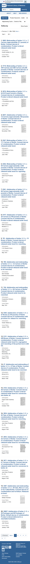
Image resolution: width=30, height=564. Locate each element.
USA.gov (19, 562)
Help (14, 13)
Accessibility (19, 555)
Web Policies (5, 553)
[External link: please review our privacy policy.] (3, 547)
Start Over (4, 18)
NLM (9, 562)
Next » (17, 31)
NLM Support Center (21, 553)
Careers (18, 556)
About (9, 13)
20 (9, 34)
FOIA (3, 555)
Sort (3, 34)
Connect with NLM (6, 543)
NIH (12, 562)
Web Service (23, 13)
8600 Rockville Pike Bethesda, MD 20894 (21, 546)
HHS (15, 562)
